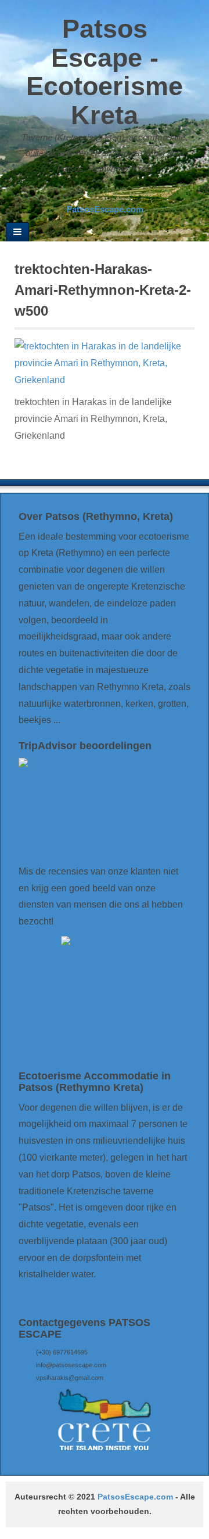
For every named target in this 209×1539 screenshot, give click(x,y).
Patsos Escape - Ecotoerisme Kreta (104, 72)
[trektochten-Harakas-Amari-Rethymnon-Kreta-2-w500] (104, 362)
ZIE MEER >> (47, 1297)
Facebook (96, 192)
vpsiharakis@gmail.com (69, 1377)
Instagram (111, 192)
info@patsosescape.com (71, 1364)
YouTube (127, 192)
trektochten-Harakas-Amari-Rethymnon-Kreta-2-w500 (103, 290)
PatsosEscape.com (135, 1497)
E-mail (80, 192)
